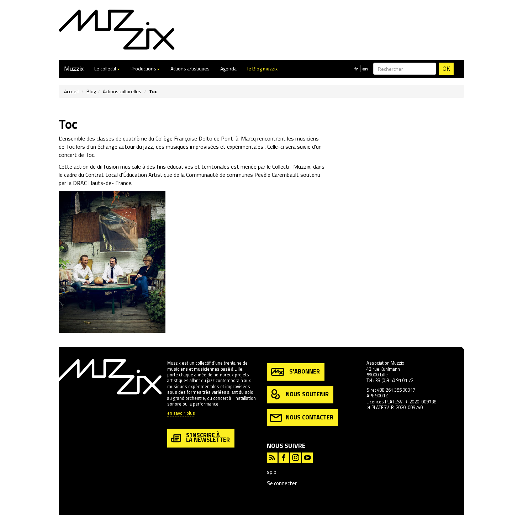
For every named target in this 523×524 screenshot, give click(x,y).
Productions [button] (143, 68)
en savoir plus (181, 414)
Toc (70, 146)
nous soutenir (307, 394)
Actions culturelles (122, 91)
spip (271, 472)
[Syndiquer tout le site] (272, 457)
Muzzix (74, 68)
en (365, 68)
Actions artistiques (190, 68)
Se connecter (282, 483)
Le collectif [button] (105, 68)
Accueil (71, 91)
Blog (91, 91)
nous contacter (309, 417)
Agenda (228, 68)
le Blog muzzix (262, 68)
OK (446, 68)
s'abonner (304, 371)
